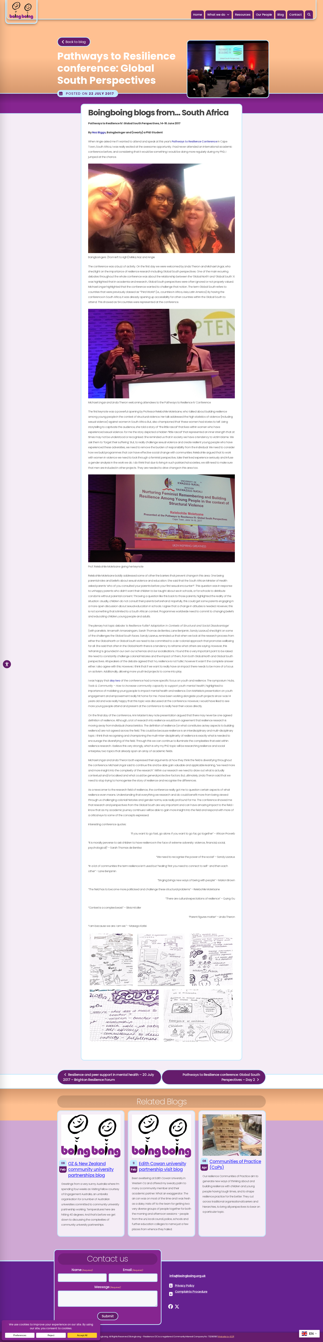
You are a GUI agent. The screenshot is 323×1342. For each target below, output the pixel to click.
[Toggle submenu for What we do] (228, 15)
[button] (309, 14)
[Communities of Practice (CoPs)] (232, 1173)
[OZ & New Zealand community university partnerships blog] (91, 1173)
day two (115, 681)
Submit (108, 1316)
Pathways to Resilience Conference (194, 141)
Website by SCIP (226, 1336)
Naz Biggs (99, 132)
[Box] (21, 12)
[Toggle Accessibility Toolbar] (7, 664)
